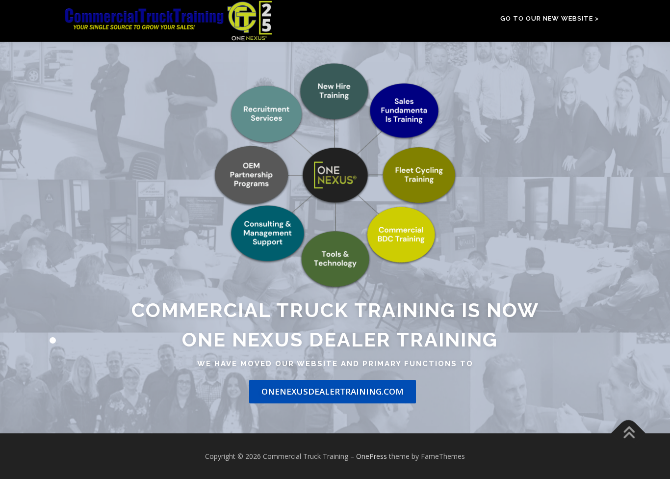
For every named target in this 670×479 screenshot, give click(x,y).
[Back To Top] (628, 433)
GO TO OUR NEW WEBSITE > (549, 18)
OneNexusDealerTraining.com (332, 391)
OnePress (371, 456)
